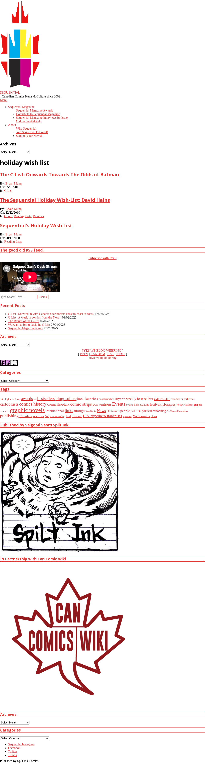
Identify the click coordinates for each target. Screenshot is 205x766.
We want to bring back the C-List (29, 324)
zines (154, 416)
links (69, 410)
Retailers (25, 416)
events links (132, 404)
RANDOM (97, 354)
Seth (47, 416)
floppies (169, 404)
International (54, 411)
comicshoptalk (58, 404)
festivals (156, 404)
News (101, 410)
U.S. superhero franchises (102, 416)
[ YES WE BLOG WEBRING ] (102, 350)
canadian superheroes (182, 399)
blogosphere (65, 398)
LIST (110, 354)
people (125, 411)
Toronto (77, 416)
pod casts (136, 411)
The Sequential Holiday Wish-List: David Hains (55, 200)
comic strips (81, 404)
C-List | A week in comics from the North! (34, 317)
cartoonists (9, 404)
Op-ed (8, 216)
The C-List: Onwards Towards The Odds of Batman (59, 174)
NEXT (120, 354)
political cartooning (154, 411)
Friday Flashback (185, 405)
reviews (38, 416)
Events (118, 404)
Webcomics (141, 416)
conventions (102, 404)
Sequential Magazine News (25, 328)
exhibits (144, 404)
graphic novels (27, 410)
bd (35, 399)
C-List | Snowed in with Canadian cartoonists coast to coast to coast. (51, 314)
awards (27, 398)
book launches (87, 399)
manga (79, 410)
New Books (90, 411)
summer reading (57, 416)
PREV (84, 354)
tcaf (68, 416)
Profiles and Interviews (177, 411)
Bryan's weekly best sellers (134, 399)
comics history (32, 404)
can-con (162, 398)
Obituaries (113, 411)
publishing (9, 415)
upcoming (127, 416)
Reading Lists (22, 216)
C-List (8, 190)
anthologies (5, 399)
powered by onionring (102, 357)
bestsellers (46, 398)
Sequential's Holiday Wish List (36, 225)
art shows (16, 399)
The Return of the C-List (23, 321)
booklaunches (106, 399)
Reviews (38, 216)
